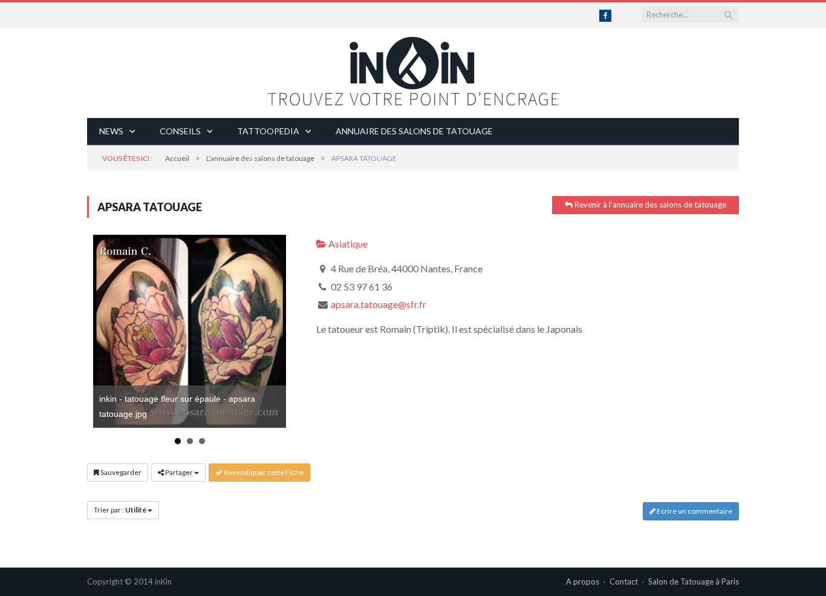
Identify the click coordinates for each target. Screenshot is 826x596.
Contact (624, 581)
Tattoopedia (268, 131)
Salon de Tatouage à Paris (693, 581)
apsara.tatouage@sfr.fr (378, 304)
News (111, 131)
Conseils (180, 131)
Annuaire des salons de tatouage (414, 131)
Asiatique (347, 243)
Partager (179, 472)
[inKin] (413, 68)
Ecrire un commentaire (693, 511)
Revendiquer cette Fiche (263, 472)
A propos (582, 581)
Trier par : (120, 509)
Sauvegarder (120, 472)
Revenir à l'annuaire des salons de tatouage (649, 204)
